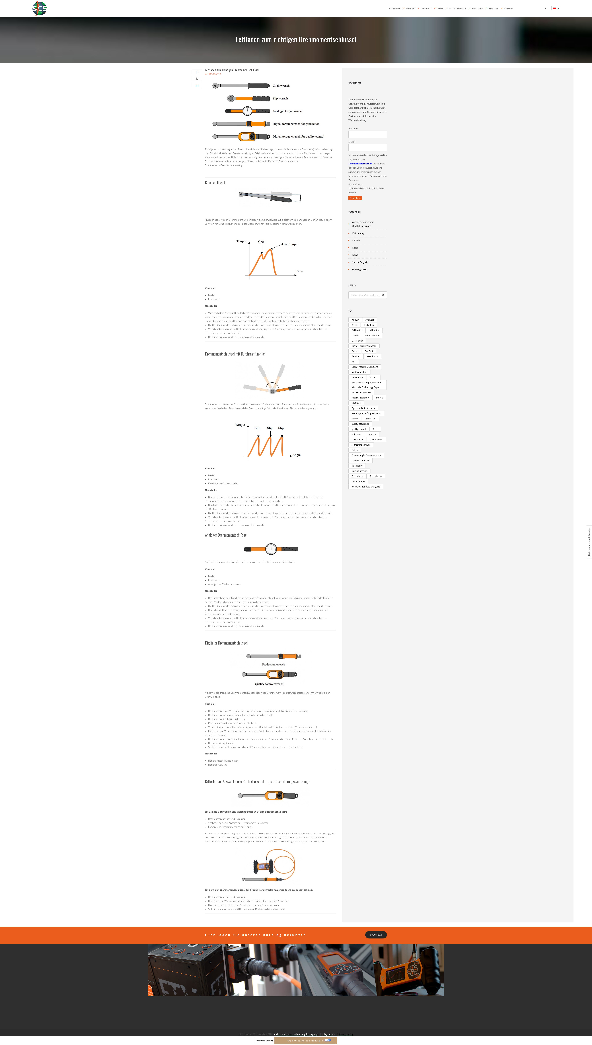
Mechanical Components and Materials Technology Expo (366, 385)
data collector (372, 335)
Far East (369, 351)
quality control (359, 429)
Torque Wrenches (360, 460)
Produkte (427, 8)
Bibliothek (477, 8)
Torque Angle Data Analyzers (366, 455)
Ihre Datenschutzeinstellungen (305, 1041)
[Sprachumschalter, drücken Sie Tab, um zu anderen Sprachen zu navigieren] (556, 8)
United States (358, 481)
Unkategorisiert (360, 269)
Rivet (375, 429)
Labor (355, 247)
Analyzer (370, 319)
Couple (355, 335)
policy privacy (328, 1034)
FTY (354, 361)
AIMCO (355, 319)
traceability (357, 465)
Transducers (376, 476)
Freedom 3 (372, 356)
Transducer (357, 476)
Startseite (394, 8)
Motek (379, 397)
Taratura (371, 434)
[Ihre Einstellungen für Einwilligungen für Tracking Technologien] (589, 542)
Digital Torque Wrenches (364, 345)
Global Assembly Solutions (365, 366)
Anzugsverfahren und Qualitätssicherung (362, 223)
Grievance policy (345, 1034)
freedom (356, 356)
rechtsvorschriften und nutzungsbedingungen (296, 1034)
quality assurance (360, 423)
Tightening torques (361, 444)
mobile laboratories (361, 392)
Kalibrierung (358, 233)
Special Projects (457, 8)
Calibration (357, 330)
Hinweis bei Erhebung (265, 1040)
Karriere (508, 8)
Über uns (410, 8)
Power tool (370, 418)
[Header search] (545, 8)
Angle (354, 324)
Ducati (355, 351)
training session (359, 470)
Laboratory (357, 377)
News (440, 8)
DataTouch (357, 340)
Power (355, 418)
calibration (374, 330)
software (356, 434)
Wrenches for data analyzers (366, 486)
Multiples (356, 402)
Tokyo (355, 450)
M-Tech (373, 377)
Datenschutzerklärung (360, 163)
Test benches (376, 439)
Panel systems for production (366, 413)
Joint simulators (359, 372)
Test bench (357, 439)
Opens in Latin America (363, 408)
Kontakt (493, 8)
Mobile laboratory (360, 397)
